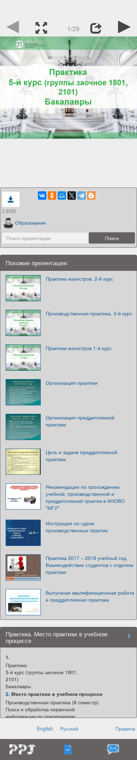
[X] (71, 195)
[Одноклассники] (52, 195)
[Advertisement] (68, 9)
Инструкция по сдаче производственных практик (76, 527)
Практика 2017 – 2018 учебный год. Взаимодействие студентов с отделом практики (89, 564)
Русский (69, 728)
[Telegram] (81, 195)
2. (8, 693)
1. (8, 656)
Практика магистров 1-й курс (79, 347)
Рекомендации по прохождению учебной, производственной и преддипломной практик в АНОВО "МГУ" (85, 497)
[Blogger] (91, 195)
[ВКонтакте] (42, 195)
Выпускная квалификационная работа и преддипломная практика (90, 596)
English (45, 728)
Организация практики (72, 382)
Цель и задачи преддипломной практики (81, 456)
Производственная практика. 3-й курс (89, 313)
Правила (125, 728)
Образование (30, 222)
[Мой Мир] (62, 195)
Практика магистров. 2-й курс (79, 278)
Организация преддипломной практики (80, 421)
